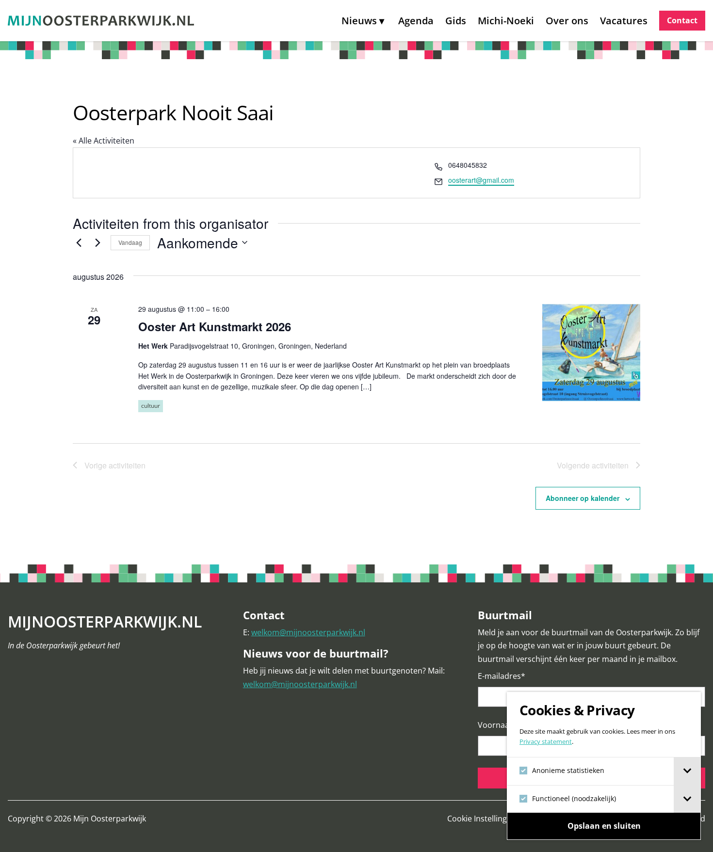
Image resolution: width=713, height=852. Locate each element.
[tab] (687, 771)
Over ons (567, 20)
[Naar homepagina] (101, 21)
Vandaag (130, 242)
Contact (682, 20)
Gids (455, 20)
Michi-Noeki (506, 20)
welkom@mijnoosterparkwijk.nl (308, 632)
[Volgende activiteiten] (97, 242)
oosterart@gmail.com (481, 180)
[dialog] (604, 766)
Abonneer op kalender (582, 498)
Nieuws (359, 20)
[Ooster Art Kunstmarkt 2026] (591, 353)
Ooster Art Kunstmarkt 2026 (214, 326)
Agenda (416, 20)
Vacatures (624, 20)
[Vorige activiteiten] (78, 242)
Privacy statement (545, 741)
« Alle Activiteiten (103, 140)
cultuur (150, 406)
